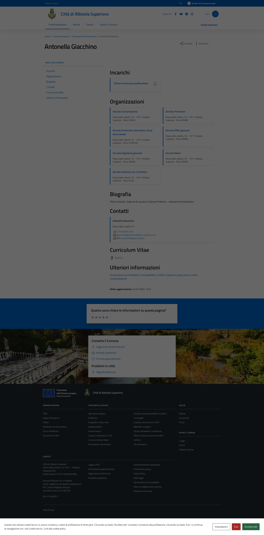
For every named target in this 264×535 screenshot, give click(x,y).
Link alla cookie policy (55, 528)
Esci (236, 527)
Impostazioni (221, 527)
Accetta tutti (251, 527)
